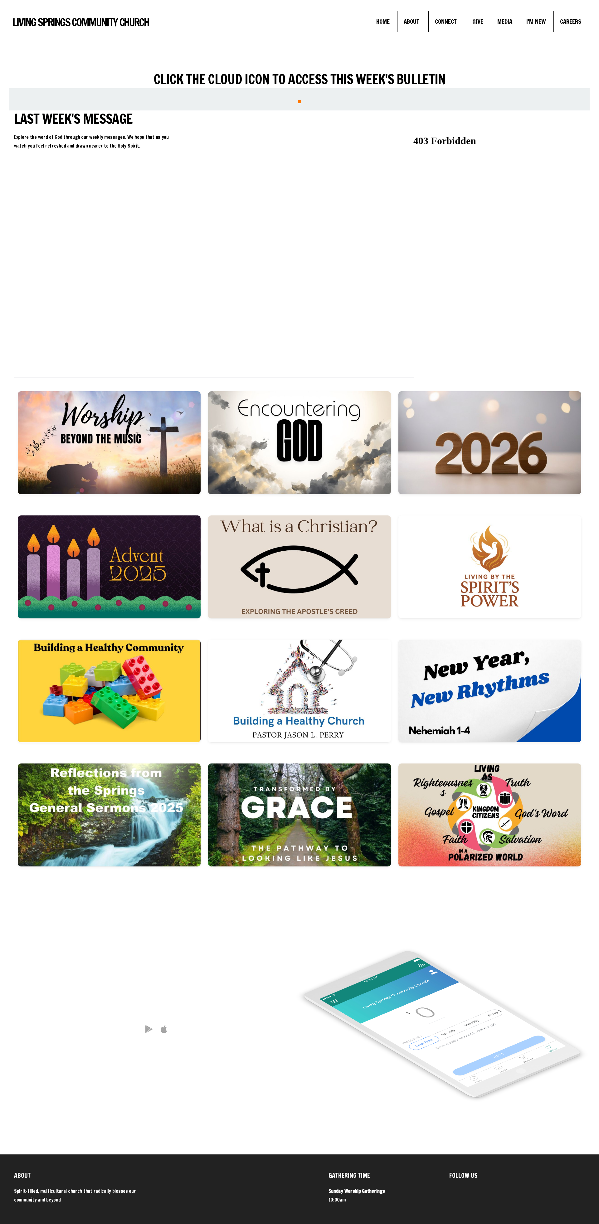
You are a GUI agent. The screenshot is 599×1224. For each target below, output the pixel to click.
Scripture (364, 369)
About (412, 21)
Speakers (266, 369)
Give (477, 21)
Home (383, 21)
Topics (167, 369)
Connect (446, 21)
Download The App (157, 1057)
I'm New (536, 21)
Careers (570, 21)
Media (504, 21)
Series (69, 369)
